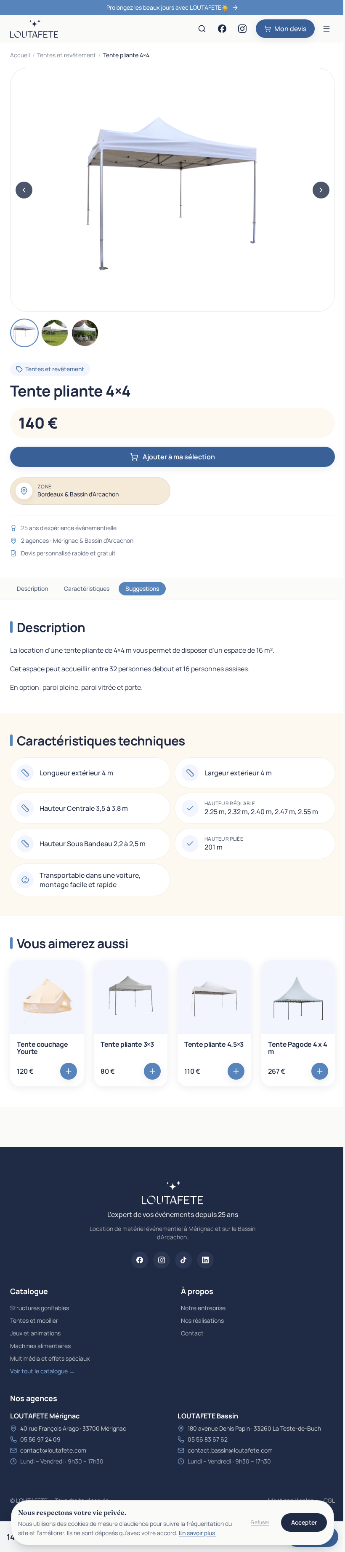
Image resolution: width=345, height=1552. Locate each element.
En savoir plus (197, 1533)
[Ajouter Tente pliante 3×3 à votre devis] (152, 1071)
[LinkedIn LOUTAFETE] (205, 1260)
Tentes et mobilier (34, 1320)
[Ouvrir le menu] (326, 28)
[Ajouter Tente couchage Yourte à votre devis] (68, 1071)
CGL (329, 1500)
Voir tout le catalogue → (42, 1371)
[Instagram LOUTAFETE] (242, 28)
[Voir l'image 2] (54, 332)
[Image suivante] (321, 190)
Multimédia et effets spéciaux (50, 1358)
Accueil (20, 55)
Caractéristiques (86, 588)
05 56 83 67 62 (208, 1439)
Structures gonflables (39, 1308)
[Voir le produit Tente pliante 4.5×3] (214, 997)
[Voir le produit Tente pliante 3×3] (130, 997)
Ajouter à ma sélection (179, 456)
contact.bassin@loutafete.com (230, 1450)
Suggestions (142, 588)
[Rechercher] (202, 28)
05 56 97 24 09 (40, 1439)
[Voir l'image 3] (85, 332)
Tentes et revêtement (66, 55)
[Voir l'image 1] (24, 332)
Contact (192, 1333)
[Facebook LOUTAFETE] (222, 28)
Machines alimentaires (40, 1346)
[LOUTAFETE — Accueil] (34, 28)
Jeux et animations (35, 1333)
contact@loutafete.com (53, 1450)
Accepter (304, 1522)
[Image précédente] (24, 190)
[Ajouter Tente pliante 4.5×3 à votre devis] (236, 1071)
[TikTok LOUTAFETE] (183, 1260)
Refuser (260, 1522)
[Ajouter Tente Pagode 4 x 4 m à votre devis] (319, 1071)
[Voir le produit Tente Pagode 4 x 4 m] (298, 997)
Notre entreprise (203, 1308)
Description (32, 588)
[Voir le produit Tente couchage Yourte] (47, 997)
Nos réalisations (202, 1320)
